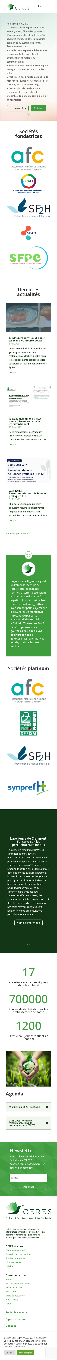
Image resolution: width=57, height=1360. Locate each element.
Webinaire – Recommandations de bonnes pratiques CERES (27, 493)
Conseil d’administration (18, 1254)
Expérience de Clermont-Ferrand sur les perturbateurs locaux (29, 841)
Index (8, 1279)
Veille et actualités (15, 1295)
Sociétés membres (15, 1258)
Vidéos (9, 1303)
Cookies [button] (10, 1352)
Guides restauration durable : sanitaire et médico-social (27, 339)
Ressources (12, 1291)
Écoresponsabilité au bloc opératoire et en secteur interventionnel (25, 421)
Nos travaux (12, 1299)
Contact (11, 1325)
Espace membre (16, 1319)
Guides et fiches (14, 1287)
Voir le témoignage (28, 922)
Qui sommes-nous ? (16, 1250)
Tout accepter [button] (25, 1352)
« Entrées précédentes (17, 533)
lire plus (13, 372)
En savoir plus (18, 108)
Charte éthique (13, 1262)
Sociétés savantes (17, 1312)
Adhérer (38, 108)
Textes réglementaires (17, 1283)
